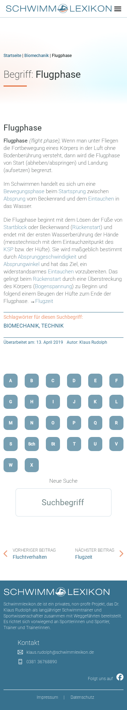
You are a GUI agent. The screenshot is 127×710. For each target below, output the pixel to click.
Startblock (15, 227)
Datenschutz (82, 697)
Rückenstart (86, 227)
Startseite (12, 55)
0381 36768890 (41, 661)
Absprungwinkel (22, 264)
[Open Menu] (117, 8)
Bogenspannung (53, 286)
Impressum (47, 697)
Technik (52, 326)
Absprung (14, 199)
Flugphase (23, 128)
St (53, 444)
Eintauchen (101, 199)
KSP (8, 249)
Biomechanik (36, 55)
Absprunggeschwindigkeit (48, 257)
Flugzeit (44, 301)
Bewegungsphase (24, 191)
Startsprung (72, 191)
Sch (31, 444)
